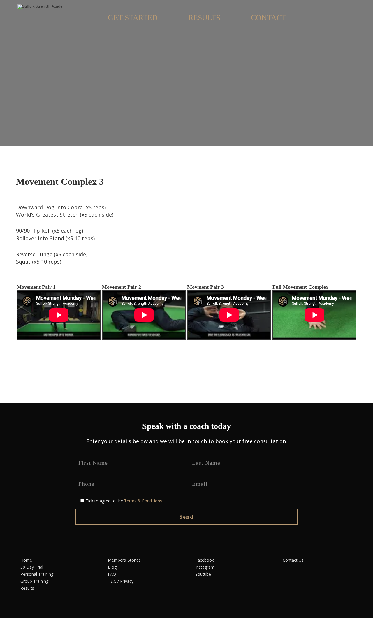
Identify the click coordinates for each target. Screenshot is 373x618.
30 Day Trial (31, 567)
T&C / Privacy (120, 581)
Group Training (34, 581)
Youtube (203, 574)
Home (26, 560)
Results (27, 588)
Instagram (204, 567)
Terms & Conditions (143, 501)
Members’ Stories (124, 560)
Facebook (204, 560)
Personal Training (36, 574)
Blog (112, 567)
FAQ (112, 574)
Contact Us (293, 560)
